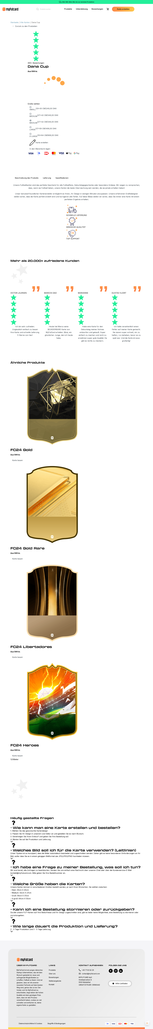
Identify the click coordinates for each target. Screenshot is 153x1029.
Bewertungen (97, 9)
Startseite (14, 22)
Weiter (16, 759)
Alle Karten (25, 22)
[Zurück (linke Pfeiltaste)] (4, 514)
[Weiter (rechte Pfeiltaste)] (149, 514)
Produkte (68, 9)
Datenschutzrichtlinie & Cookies (30, 1023)
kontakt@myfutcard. (19, 873)
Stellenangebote (55, 981)
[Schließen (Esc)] (150, 2)
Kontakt (51, 984)
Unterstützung (82, 9)
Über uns (52, 974)
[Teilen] (145, 2)
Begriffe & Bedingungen (57, 1023)
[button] (123, 9)
